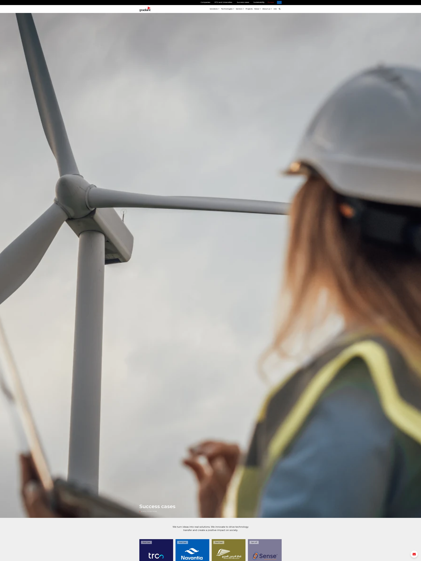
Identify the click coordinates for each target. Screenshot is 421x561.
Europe (271, 2)
